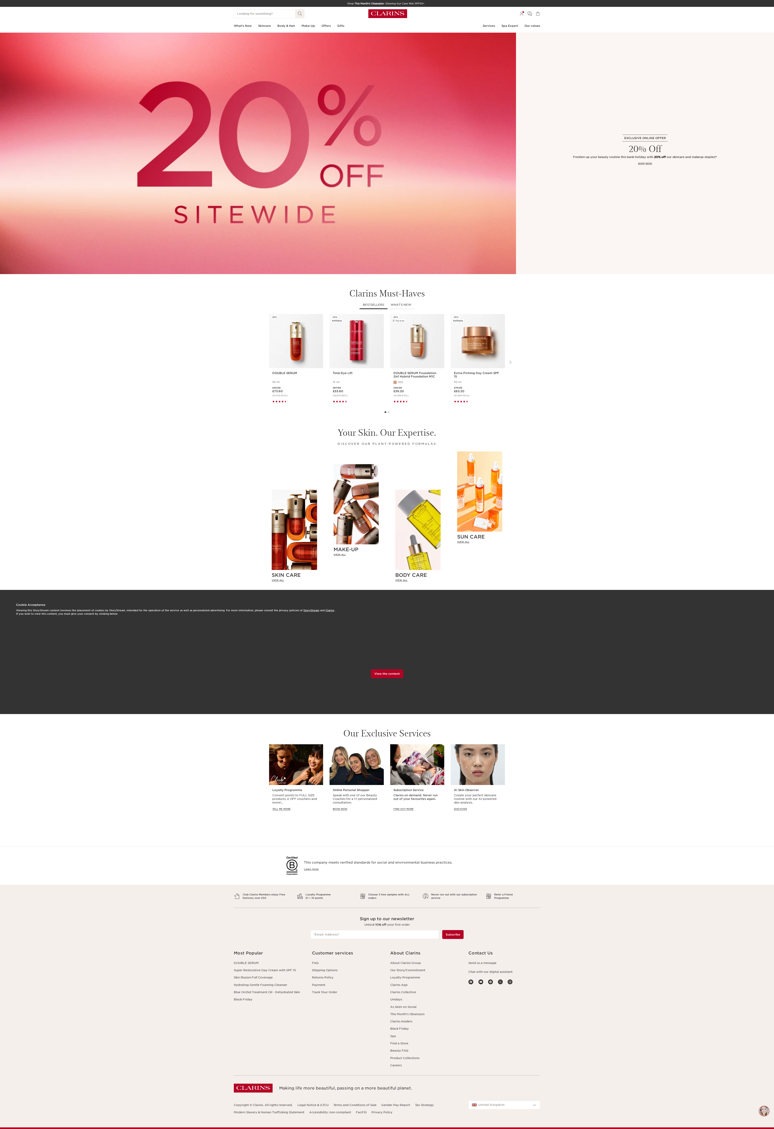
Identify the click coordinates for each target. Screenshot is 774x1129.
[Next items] (510, 362)
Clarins (330, 610)
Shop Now (645, 163)
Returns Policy (322, 977)
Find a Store (399, 1043)
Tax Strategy (424, 1105)
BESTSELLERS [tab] (373, 304)
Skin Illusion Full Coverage (253, 977)
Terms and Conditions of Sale (355, 1105)
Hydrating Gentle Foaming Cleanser (260, 985)
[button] (764, 1111)
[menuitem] (521, 13)
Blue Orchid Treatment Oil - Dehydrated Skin (267, 992)
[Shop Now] (258, 153)
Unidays (396, 999)
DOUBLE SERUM (246, 963)
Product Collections (404, 1058)
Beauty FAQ (399, 1050)
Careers (396, 1065)
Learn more (311, 869)
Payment (318, 985)
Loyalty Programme (405, 977)
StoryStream (311, 610)
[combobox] (504, 1105)
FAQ (315, 963)
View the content (387, 673)
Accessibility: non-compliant (330, 1112)
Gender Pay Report (395, 1105)
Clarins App (399, 985)
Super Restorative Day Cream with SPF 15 (265, 970)
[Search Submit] (299, 13)
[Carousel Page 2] (388, 412)
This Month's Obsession (407, 1014)
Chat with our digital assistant (490, 971)
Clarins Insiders (401, 1021)
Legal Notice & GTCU (313, 1105)
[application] (296, 781)
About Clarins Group (405, 963)
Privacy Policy (381, 1112)
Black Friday (243, 999)
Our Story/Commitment (407, 970)
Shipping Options (325, 970)
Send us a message (482, 963)
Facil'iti (361, 1112)
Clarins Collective (403, 992)
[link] (294, 580)
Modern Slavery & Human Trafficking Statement (269, 1112)
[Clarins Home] (387, 14)
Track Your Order (324, 992)
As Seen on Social (403, 1006)
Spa (393, 1036)
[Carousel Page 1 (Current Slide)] (385, 412)
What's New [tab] (401, 304)
